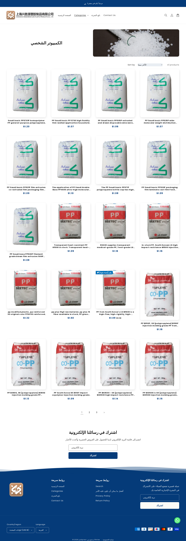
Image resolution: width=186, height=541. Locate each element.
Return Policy (103, 500)
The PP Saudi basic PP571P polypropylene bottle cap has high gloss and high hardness (115, 188)
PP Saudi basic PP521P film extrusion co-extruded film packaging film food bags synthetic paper (26, 188)
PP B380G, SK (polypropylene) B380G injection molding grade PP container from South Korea (26, 394)
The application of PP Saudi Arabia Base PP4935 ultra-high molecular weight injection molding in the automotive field (70, 188)
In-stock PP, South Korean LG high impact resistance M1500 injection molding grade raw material (159, 246)
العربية (41, 530)
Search (99, 486)
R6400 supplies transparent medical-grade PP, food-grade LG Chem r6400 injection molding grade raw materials (115, 246)
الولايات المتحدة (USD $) (19, 530)
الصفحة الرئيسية (58, 486)
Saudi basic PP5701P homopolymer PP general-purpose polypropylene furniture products (26, 121)
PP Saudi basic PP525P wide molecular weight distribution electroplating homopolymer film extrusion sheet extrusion (159, 121)
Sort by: (131, 64)
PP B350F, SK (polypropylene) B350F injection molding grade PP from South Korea (159, 324)
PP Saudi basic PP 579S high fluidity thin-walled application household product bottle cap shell (71, 121)
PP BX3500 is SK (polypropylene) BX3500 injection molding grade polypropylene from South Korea (159, 394)
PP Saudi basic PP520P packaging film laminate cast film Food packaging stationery (160, 188)
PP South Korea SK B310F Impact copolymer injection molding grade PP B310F (71, 394)
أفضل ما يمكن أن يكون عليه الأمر (109, 491)
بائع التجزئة (55, 495)
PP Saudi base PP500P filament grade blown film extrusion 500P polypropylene (26, 255)
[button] (81, 15)
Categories (57, 491)
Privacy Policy (103, 495)
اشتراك (93, 455)
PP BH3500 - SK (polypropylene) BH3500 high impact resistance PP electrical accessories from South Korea (115, 394)
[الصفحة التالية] (104, 413)
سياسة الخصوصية (108, 540)
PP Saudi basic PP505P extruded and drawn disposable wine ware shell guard (115, 121)
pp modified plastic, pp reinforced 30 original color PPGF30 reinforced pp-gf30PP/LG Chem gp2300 (26, 313)
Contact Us (57, 500)
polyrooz (83, 540)
